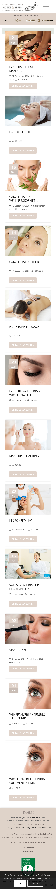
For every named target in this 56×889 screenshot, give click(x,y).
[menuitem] (45, 6)
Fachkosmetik (20, 132)
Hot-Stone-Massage (24, 327)
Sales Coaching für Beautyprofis (24, 587)
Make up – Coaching (24, 456)
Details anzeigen (23, 85)
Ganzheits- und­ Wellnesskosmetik (23, 199)
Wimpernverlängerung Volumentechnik (27, 781)
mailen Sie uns (35, 817)
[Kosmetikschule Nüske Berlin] (21, 6)
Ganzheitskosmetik (24, 262)
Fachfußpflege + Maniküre (22, 69)
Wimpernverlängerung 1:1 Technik (27, 716)
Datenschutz (28, 847)
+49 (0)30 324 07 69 (32, 15)
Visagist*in (17, 650)
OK (20, 883)
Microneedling (20, 521)
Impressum (28, 851)
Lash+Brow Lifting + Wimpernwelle (24, 393)
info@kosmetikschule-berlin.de (38, 827)
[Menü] (44, 6)
